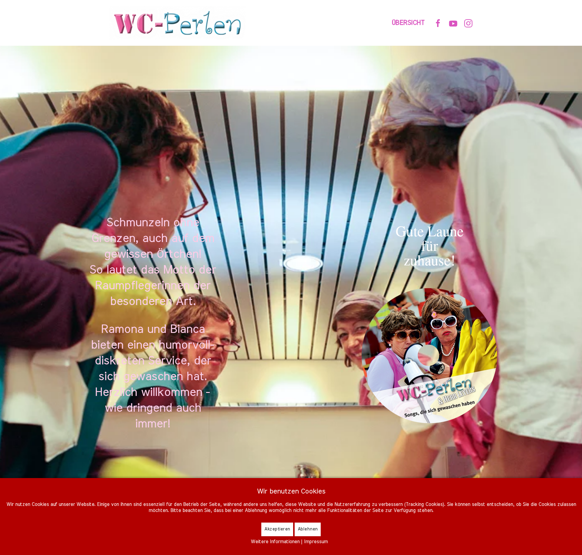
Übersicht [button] (408, 22)
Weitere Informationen (275, 541)
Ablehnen (308, 529)
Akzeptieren (277, 529)
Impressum (316, 541)
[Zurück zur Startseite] (178, 23)
